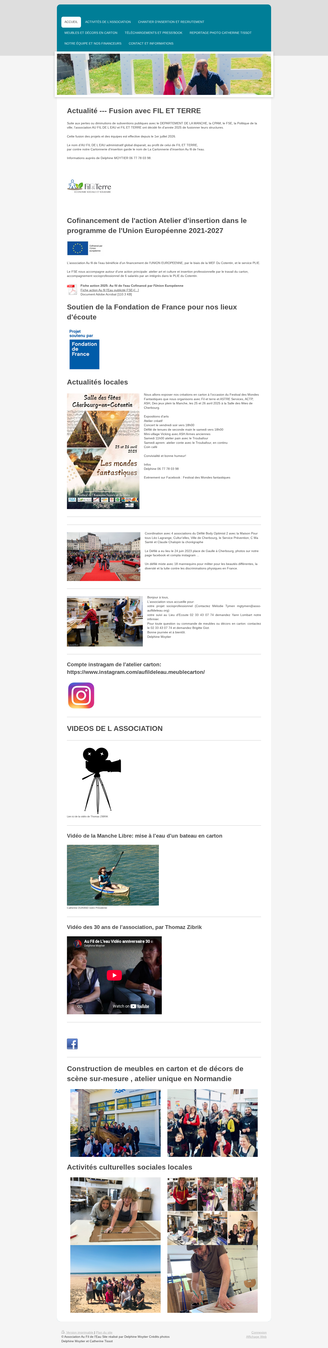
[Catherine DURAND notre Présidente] (113, 875)
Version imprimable (79, 1332)
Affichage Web (256, 1336)
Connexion (259, 1332)
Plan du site (104, 1332)
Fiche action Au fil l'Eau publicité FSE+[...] (110, 290)
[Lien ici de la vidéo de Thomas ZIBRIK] (100, 780)
